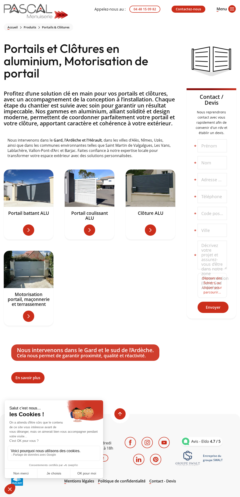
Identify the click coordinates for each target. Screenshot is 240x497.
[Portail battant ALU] (28, 204)
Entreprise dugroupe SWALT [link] (213, 458)
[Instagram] (147, 442)
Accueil (13, 27)
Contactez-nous (188, 9)
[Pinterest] (155, 459)
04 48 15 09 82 (145, 9)
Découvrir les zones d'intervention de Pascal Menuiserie (90, 364)
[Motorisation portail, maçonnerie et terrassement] (28, 288)
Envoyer (213, 307)
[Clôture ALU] (150, 204)
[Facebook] (130, 442)
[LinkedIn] (138, 459)
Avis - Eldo (206, 441)
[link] (187, 458)
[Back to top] (120, 414)
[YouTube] (164, 442)
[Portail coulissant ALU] (89, 204)
